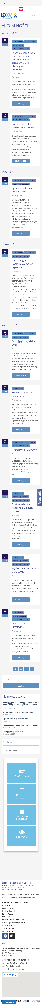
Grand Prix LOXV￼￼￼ (24, 449)
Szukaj (21, 686)
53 (27, 669)
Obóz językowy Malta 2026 (23, 342)
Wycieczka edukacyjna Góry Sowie (24, 569)
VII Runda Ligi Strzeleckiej (19, 625)
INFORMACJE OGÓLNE (20, 337)
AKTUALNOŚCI (18, 42)
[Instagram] (12, 936)
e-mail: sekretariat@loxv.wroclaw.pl (14, 969)
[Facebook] (5, 936)
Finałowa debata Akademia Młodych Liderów (22, 508)
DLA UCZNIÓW (18, 45)
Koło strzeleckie (19, 616)
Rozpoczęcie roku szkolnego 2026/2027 (24, 125)
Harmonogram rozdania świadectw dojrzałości (22, 264)
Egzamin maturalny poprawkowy (22, 189)
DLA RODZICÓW (30, 42)
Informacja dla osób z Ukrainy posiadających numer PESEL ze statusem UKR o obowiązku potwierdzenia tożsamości (24, 62)
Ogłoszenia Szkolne (21, 48)
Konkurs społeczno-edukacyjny (22, 394)
